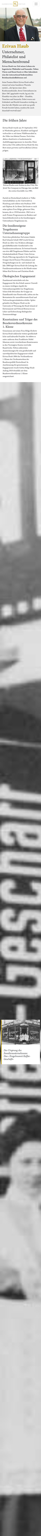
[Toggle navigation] (36, 3)
